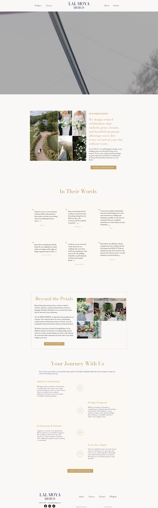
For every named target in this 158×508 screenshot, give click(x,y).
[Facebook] (45, 506)
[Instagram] (49, 506)
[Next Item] (83, 135)
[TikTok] (53, 506)
